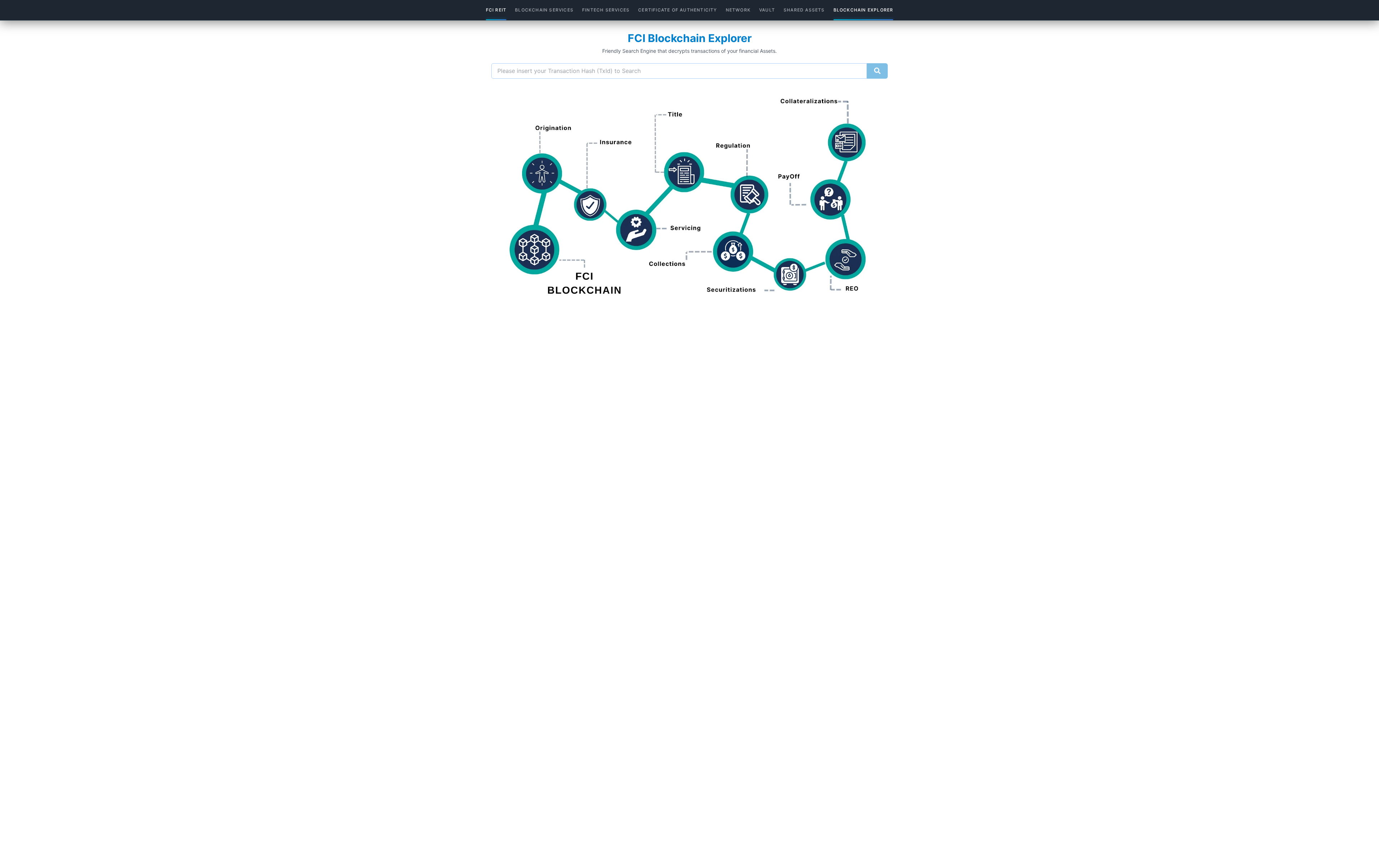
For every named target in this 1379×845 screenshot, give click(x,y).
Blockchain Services (544, 10)
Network (738, 10)
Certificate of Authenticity (677, 10)
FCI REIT (496, 10)
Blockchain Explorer (863, 10)
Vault (767, 10)
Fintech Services (606, 10)
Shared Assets (804, 10)
